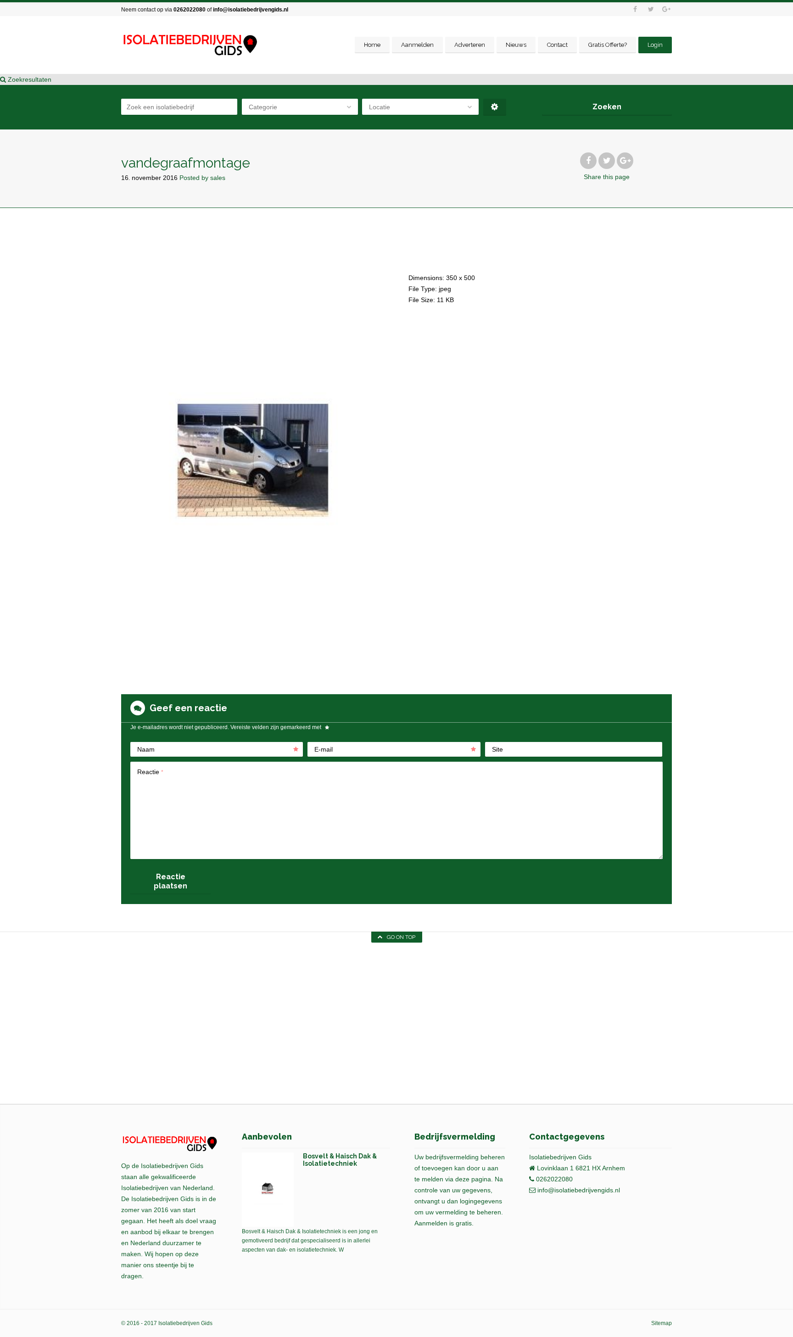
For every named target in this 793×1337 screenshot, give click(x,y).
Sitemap (661, 1323)
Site (497, 749)
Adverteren (469, 44)
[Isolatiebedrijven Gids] (189, 45)
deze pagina (473, 1179)
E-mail (323, 749)
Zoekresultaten (28, 79)
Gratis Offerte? (607, 44)
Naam (146, 749)
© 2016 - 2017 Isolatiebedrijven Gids (166, 1323)
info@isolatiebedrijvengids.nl (250, 9)
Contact (557, 44)
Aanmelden (417, 44)
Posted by (202, 177)
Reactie (150, 771)
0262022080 (189, 9)
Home (372, 44)
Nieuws (516, 44)
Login (655, 44)
